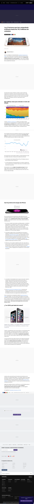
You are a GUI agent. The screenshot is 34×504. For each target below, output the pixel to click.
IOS (18, 2)
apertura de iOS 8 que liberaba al (13, 289)
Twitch (26, 2)
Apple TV (13, 464)
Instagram (29, 2)
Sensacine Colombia (16, 498)
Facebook (11, 34)
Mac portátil (24, 463)
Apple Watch (24, 464)
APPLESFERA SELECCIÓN (13, 2)
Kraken (20, 289)
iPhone (12, 392)
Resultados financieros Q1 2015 (15, 390)
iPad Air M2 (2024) (20, 444)
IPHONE (4, 2)
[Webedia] (32, 0)
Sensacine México (17, 496)
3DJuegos (9, 480)
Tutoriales (13, 463)
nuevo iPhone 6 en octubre (14, 234)
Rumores (3, 466)
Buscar (31, 473)
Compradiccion (4, 491)
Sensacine (16, 480)
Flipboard (27, 2)
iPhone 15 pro (26, 444)
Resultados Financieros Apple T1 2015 (20, 392)
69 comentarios (8, 34)
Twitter (32, 2)
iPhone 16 (10, 444)
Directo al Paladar (23, 480)
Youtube (30, 2)
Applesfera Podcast (4, 463)
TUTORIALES (7, 2)
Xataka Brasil (3, 497)
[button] (10, 51)
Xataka (3, 480)
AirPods (3, 464)
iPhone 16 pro (14, 444)
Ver (17, 414)
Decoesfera (3, 490)
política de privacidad (13, 451)
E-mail (15, 34)
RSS (12, 456)
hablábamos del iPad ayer (11, 121)
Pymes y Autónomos (9, 490)
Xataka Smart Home (3, 484)
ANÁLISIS (21, 2)
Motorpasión (29, 480)
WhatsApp (24, 466)
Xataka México (4, 496)
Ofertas (13, 466)
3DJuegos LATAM (10, 496)
